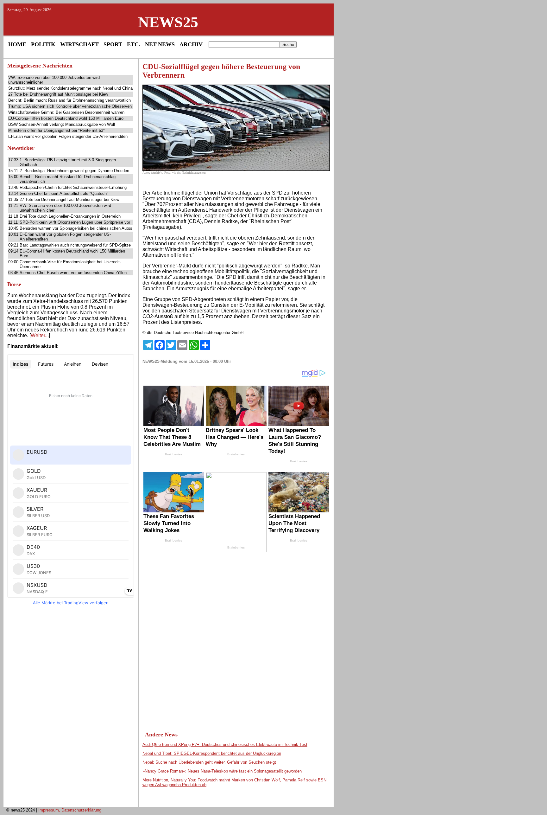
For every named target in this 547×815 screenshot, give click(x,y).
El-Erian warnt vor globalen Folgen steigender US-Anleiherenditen (68, 136)
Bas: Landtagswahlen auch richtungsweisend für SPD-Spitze (75, 245)
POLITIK (43, 44)
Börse (14, 284)
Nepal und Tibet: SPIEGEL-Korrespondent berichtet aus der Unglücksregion (211, 753)
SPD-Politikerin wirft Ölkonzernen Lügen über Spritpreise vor (75, 222)
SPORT (113, 44)
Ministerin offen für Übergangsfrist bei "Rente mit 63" (56, 130)
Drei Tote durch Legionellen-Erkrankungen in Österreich (70, 216)
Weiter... (40, 335)
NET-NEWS (160, 44)
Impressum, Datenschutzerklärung (69, 810)
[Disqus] (236, 634)
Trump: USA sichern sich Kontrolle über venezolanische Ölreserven (70, 106)
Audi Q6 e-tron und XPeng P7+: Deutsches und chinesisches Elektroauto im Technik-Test (224, 744)
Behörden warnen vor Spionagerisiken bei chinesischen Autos (76, 228)
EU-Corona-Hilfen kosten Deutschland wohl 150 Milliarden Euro (65, 118)
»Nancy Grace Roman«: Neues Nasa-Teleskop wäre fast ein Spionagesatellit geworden (222, 771)
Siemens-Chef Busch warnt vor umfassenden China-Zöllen (73, 272)
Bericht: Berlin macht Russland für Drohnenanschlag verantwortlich (69, 100)
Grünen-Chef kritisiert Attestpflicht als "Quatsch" (64, 193)
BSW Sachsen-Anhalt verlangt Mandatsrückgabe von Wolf (61, 124)
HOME (17, 44)
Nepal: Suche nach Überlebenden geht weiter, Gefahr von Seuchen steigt (209, 762)
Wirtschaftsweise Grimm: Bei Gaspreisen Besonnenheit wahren (66, 112)
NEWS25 (168, 22)
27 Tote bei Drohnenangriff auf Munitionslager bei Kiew (58, 94)
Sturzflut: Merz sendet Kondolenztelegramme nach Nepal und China (70, 88)
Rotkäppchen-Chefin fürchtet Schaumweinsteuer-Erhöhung (73, 187)
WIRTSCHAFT (79, 44)
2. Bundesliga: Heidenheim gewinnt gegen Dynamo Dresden (74, 170)
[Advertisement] (70, 708)
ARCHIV (191, 44)
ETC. (133, 44)
